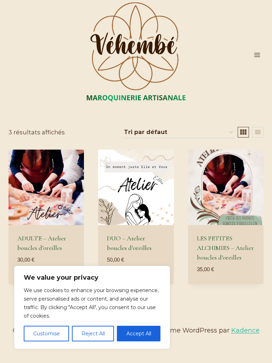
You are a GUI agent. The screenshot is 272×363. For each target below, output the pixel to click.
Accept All (138, 333)
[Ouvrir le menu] (257, 54)
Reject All (93, 333)
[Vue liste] (258, 132)
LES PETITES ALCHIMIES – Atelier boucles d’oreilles (225, 247)
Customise (46, 333)
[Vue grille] (243, 132)
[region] (92, 307)
